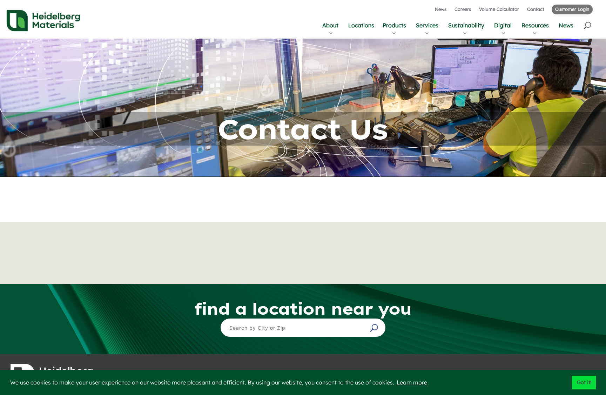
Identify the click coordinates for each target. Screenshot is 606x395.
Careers (462, 9)
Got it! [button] (584, 382)
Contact (535, 9)
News (440, 9)
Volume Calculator (499, 9)
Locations (361, 25)
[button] (588, 25)
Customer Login (572, 9)
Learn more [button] (412, 382)
